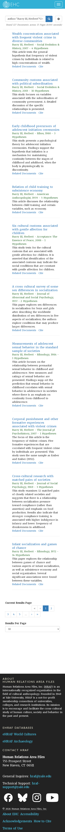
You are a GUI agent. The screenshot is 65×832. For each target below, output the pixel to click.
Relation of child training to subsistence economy (32, 188)
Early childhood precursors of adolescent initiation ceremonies (35, 127)
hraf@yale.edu (40, 776)
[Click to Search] (49, 19)
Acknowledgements (17, 821)
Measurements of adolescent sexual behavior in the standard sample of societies (35, 347)
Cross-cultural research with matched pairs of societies (32, 477)
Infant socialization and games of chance (34, 546)
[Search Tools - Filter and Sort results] (58, 19)
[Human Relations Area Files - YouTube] (52, 797)
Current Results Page (18, 602)
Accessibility (29, 814)
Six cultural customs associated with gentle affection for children (35, 229)
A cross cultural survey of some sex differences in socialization (35, 288)
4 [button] (14, 614)
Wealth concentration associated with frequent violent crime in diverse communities (35, 37)
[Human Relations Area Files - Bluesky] (22, 797)
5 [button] (19, 614)
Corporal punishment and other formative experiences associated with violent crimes (35, 422)
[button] (31, 614)
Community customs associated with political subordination (35, 81)
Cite (40, 66)
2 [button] (51, 608)
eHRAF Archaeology (18, 741)
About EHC (11, 814)
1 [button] (45, 608)
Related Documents (24, 66)
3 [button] (8, 614)
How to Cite (42, 821)
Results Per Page (15, 623)
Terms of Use (13, 828)
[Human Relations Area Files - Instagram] (37, 797)
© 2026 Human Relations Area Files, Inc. (25, 809)
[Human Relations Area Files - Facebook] (8, 797)
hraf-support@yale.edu (21, 785)
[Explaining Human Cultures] (10, 4)
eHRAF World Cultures (19, 734)
